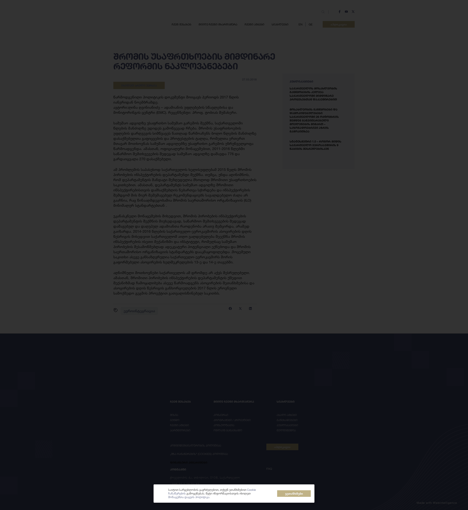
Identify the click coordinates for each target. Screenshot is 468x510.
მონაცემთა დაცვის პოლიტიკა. (189, 497)
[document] (234, 255)
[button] (294, 493)
